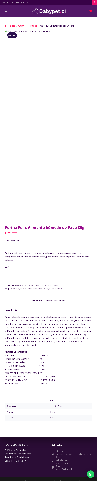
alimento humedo (28, 289)
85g (17, 289)
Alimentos (22, 285)
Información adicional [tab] (55, 300)
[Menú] (6, 11)
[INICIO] (6, 26)
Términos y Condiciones (17, 457)
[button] (90, 474)
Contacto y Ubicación (15, 460)
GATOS (31, 285)
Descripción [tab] (37, 300)
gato (40, 289)
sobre (60, 289)
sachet (52, 289)
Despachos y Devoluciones (18, 453)
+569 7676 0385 (62, 463)
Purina (56, 285)
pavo (46, 289)
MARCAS (48, 285)
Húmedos (39, 285)
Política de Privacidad (16, 450)
